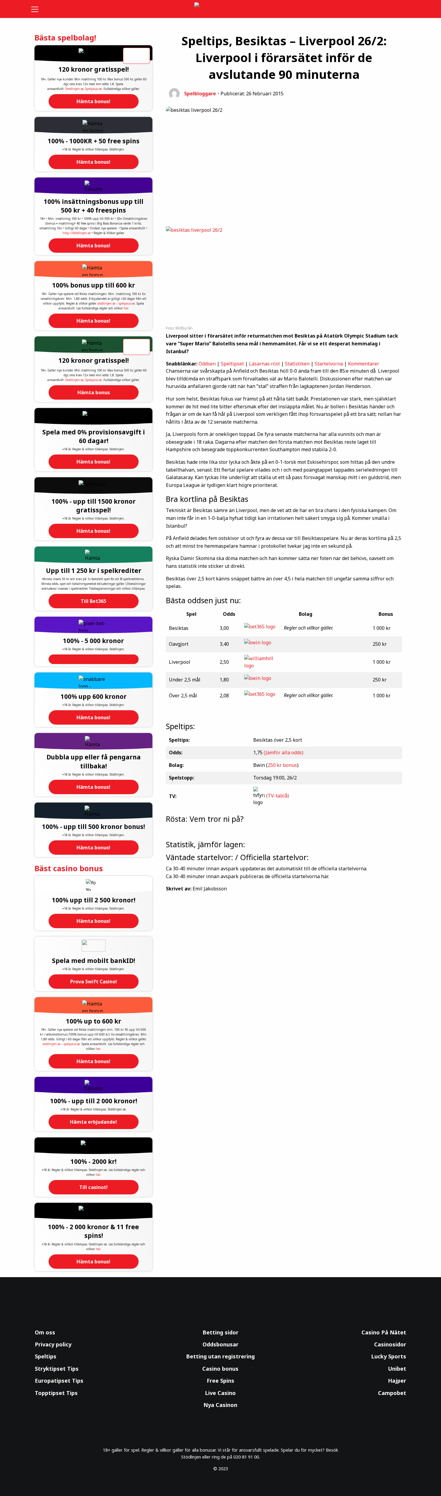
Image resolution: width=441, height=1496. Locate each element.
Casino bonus (220, 1368)
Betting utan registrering (220, 1356)
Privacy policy (53, 1344)
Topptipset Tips (56, 1392)
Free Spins (220, 1380)
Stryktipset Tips (57, 1368)
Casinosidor (390, 1344)
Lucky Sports (388, 1356)
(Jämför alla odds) (283, 752)
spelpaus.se (126, 303)
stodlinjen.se (106, 303)
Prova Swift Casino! (93, 981)
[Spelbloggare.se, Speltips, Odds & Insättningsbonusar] (220, 9)
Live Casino (220, 1392)
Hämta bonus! (93, 101)
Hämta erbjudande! (93, 1122)
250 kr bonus (282, 765)
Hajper (397, 1380)
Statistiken (297, 363)
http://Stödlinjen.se (77, 233)
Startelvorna (329, 363)
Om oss (45, 1332)
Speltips (45, 1356)
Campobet (392, 1392)
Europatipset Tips (59, 1380)
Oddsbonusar (220, 1344)
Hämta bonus (93, 392)
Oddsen (207, 363)
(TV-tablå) (277, 796)
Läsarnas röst (264, 363)
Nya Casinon (220, 1404)
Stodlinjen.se (74, 89)
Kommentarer (363, 363)
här (126, 308)
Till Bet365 (93, 601)
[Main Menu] (38, 9)
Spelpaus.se (93, 89)
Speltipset (232, 363)
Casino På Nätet (384, 1332)
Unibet (397, 1368)
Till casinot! (93, 1187)
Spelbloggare (200, 93)
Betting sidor (220, 1332)
